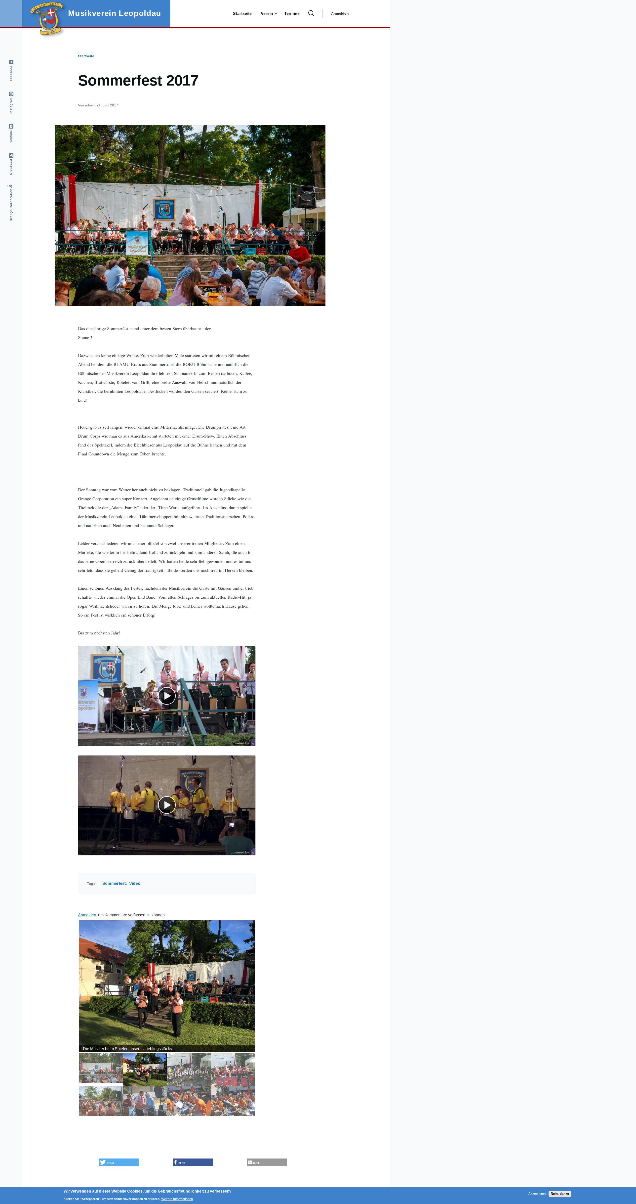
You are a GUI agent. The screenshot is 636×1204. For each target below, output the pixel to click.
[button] (119, 1162)
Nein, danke (560, 1194)
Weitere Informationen (177, 1199)
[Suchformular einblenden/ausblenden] (311, 13)
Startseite (86, 56)
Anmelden (340, 13)
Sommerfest (114, 883)
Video (135, 883)
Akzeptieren (537, 1194)
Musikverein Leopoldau (114, 13)
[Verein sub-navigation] (278, 13)
